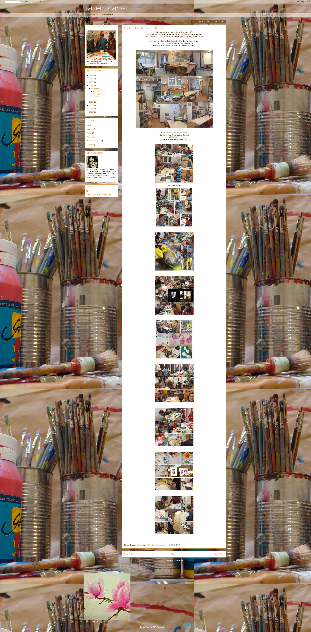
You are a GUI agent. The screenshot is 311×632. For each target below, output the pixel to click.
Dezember (95, 88)
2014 (91, 109)
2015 (91, 105)
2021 (91, 75)
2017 (91, 85)
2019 (91, 79)
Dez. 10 (96, 91)
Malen (88, 133)
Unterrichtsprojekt (93, 141)
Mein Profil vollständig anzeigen (98, 194)
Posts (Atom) (178, 560)
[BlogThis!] (172, 545)
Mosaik (89, 137)
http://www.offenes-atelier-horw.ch (100, 15)
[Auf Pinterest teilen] (179, 545)
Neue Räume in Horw (144, 28)
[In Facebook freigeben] (177, 545)
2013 (91, 112)
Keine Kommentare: (159, 545)
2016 (91, 102)
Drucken (89, 129)
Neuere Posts (130, 554)
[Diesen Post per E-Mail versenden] (170, 545)
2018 (91, 82)
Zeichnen (90, 145)
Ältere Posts (219, 554)
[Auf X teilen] (175, 545)
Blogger (168, 627)
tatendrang (105, 8)
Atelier (88, 125)
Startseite (175, 554)
